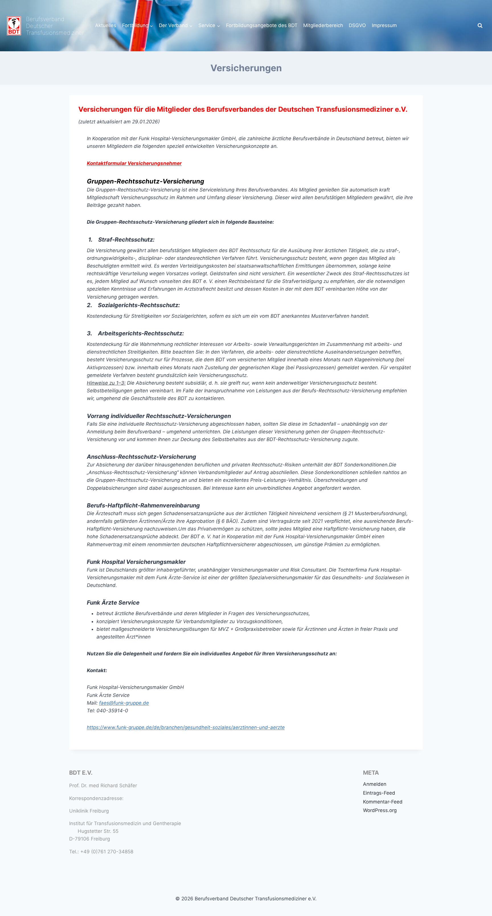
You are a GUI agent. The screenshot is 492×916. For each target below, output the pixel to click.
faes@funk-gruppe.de (124, 703)
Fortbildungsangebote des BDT (262, 25)
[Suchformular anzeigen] (480, 26)
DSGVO (357, 25)
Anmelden (374, 784)
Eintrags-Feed (379, 793)
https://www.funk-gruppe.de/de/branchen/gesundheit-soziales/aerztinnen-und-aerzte (186, 727)
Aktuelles (105, 25)
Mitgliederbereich (323, 25)
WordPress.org (380, 810)
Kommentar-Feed (383, 802)
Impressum (384, 25)
